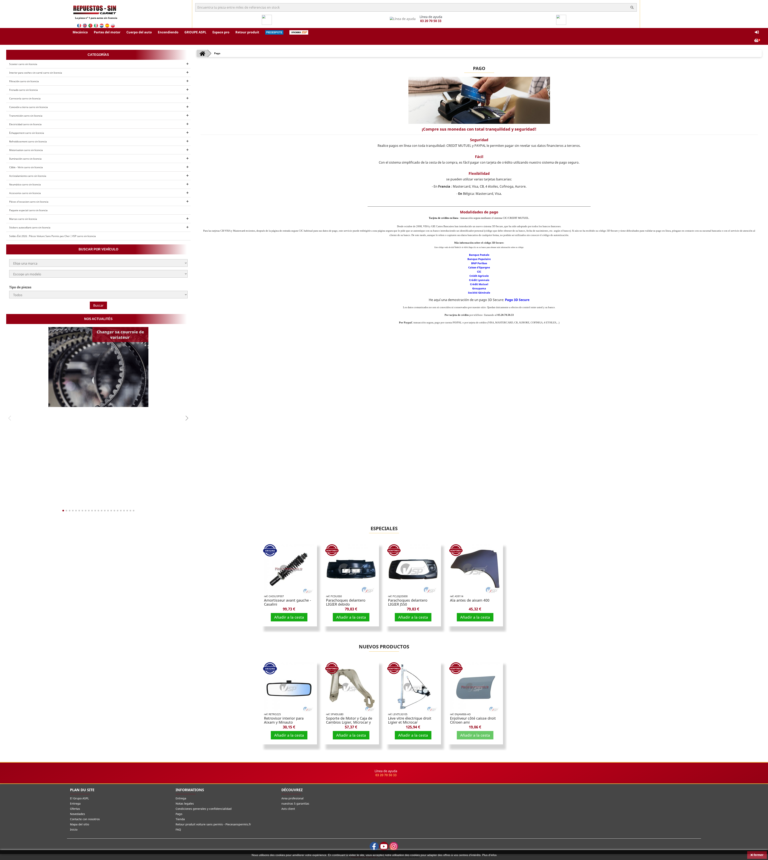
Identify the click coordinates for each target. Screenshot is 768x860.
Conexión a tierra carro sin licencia (28, 107)
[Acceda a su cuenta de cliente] (757, 32)
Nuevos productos (384, 646)
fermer (758, 855)
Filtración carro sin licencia (24, 81)
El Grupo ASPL (79, 798)
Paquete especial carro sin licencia (28, 210)
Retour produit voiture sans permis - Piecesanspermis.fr (213, 824)
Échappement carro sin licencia (26, 133)
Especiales (384, 528)
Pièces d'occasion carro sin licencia (28, 201)
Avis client (288, 809)
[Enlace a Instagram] (393, 846)
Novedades (77, 814)
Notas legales (185, 803)
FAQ (178, 829)
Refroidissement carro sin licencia (28, 141)
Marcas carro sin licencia (23, 219)
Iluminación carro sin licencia (25, 158)
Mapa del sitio (79, 824)
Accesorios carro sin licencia (25, 193)
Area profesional (292, 798)
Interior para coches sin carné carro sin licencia (35, 72)
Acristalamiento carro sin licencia (27, 176)
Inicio (73, 829)
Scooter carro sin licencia (23, 64)
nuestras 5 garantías (295, 803)
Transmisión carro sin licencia (25, 115)
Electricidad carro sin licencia (25, 124)
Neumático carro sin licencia (25, 184)
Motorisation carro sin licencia (26, 150)
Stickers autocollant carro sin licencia (29, 227)
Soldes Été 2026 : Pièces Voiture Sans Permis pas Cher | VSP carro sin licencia (52, 236)
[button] (80, 32)
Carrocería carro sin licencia (25, 98)
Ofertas (75, 809)
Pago (179, 814)
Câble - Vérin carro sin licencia (26, 167)
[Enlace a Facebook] (374, 846)
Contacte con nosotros (85, 819)
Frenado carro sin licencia (23, 90)
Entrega (75, 803)
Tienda (180, 819)
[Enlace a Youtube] (383, 846)
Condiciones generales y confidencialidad (204, 809)
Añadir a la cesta (289, 617)
